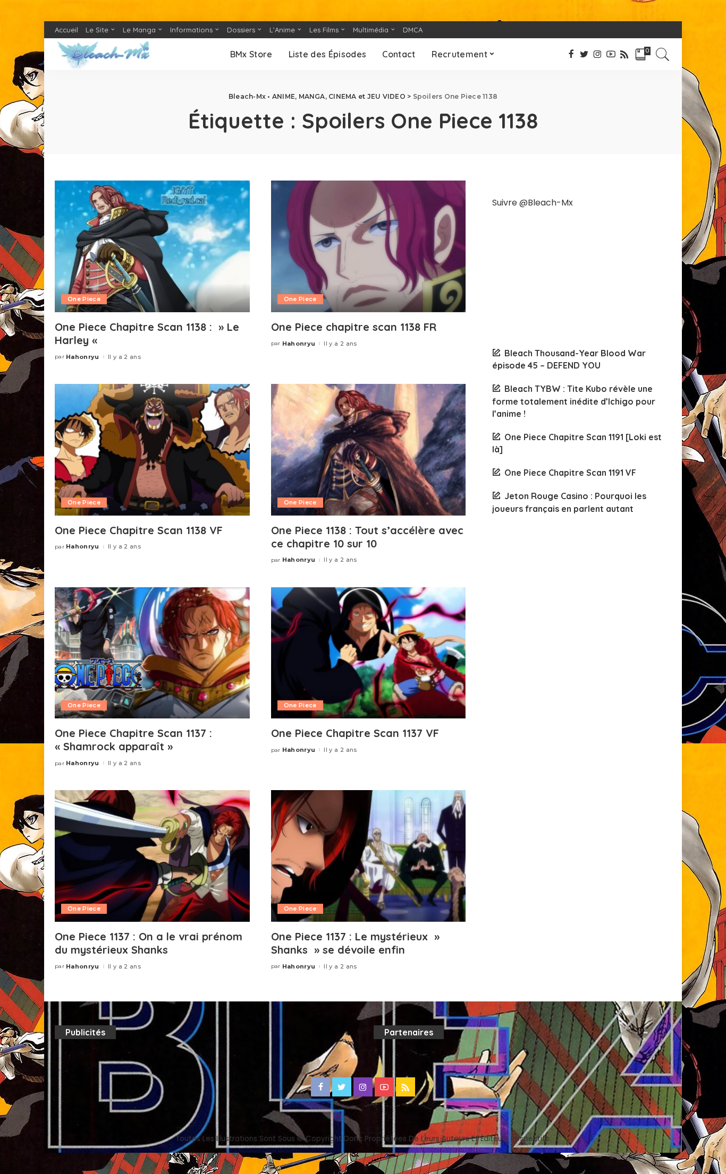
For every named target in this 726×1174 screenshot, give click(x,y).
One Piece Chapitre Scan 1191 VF (570, 472)
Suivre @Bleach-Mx (532, 202)
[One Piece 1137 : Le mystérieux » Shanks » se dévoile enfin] (368, 856)
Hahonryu (82, 357)
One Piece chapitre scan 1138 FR (353, 326)
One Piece (83, 299)
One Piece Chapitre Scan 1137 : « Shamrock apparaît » (133, 739)
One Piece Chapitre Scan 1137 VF (355, 733)
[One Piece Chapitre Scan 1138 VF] (152, 450)
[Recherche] (662, 54)
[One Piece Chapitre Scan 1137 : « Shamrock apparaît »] (152, 653)
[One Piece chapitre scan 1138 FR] (368, 246)
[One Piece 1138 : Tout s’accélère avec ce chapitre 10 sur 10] (368, 450)
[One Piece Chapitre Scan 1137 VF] (368, 653)
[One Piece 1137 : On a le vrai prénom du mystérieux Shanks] (152, 856)
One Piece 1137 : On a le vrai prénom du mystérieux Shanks (148, 943)
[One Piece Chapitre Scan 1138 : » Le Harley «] (152, 246)
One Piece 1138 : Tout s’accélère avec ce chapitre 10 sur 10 (367, 537)
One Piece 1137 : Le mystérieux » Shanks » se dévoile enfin (355, 943)
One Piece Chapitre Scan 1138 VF (139, 530)
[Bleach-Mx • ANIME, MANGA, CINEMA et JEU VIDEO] (103, 54)
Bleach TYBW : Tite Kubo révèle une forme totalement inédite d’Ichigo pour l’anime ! (573, 400)
